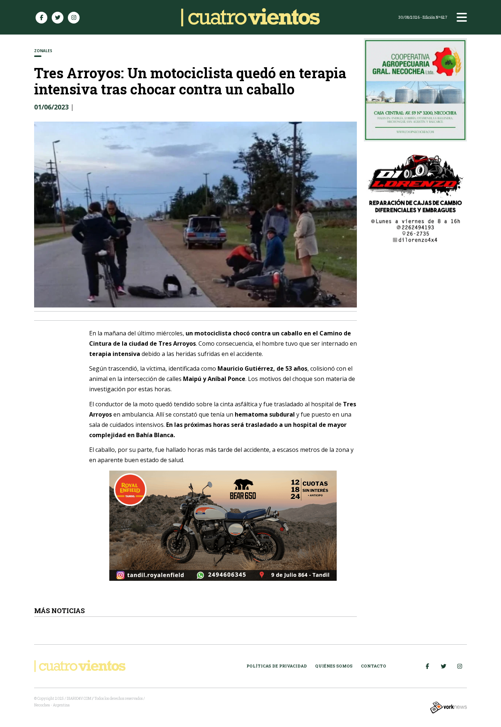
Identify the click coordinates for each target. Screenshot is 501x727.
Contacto (373, 666)
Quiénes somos (333, 666)
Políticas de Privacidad (276, 666)
